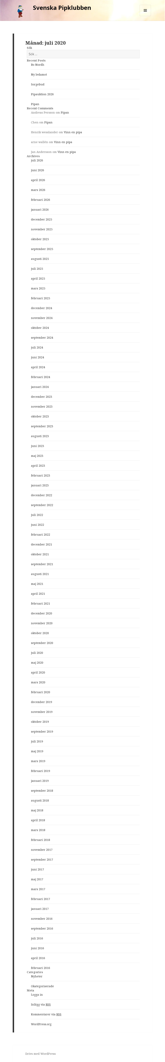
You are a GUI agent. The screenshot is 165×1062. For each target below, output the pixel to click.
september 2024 (42, 337)
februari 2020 (40, 692)
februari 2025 (40, 298)
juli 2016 (37, 938)
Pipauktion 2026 (42, 94)
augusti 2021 (40, 574)
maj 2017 (37, 879)
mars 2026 (38, 190)
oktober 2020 (40, 633)
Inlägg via (41, 1004)
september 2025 (42, 249)
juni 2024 (37, 357)
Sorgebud (37, 84)
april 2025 (38, 278)
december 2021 (41, 544)
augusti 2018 (40, 800)
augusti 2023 (40, 436)
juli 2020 (37, 653)
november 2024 (42, 318)
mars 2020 (38, 682)
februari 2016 (40, 968)
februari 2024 (40, 377)
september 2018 (42, 790)
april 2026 (38, 180)
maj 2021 (37, 584)
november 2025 (42, 229)
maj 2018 (37, 810)
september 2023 (42, 426)
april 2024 (38, 367)
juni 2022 (37, 525)
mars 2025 (38, 288)
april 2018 (38, 820)
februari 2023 (40, 475)
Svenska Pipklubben (62, 7)
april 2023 (38, 465)
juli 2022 (37, 515)
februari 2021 (40, 603)
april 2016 (38, 958)
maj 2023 (37, 456)
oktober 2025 (40, 239)
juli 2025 (37, 269)
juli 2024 (37, 347)
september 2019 (42, 731)
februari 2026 (40, 200)
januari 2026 (40, 209)
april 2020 (38, 672)
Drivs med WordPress (40, 1054)
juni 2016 (37, 948)
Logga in (37, 994)
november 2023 (42, 406)
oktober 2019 (40, 722)
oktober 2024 (40, 328)
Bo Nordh (37, 65)
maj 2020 (37, 662)
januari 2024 (40, 387)
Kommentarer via (46, 1014)
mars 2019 (38, 761)
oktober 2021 (40, 554)
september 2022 (42, 505)
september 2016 (42, 928)
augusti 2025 (40, 259)
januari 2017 (40, 909)
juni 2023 (37, 446)
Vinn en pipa (73, 132)
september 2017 (42, 859)
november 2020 (42, 623)
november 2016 (42, 919)
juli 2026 (37, 160)
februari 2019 (40, 771)
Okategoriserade (42, 986)
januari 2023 (40, 485)
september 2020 (42, 643)
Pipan (35, 104)
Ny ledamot (39, 74)
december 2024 (41, 308)
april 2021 (38, 594)
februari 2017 (40, 899)
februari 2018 (40, 840)
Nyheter (36, 976)
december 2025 (41, 219)
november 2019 (42, 712)
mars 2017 (38, 889)
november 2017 (42, 850)
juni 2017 (37, 869)
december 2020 (41, 613)
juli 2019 (37, 741)
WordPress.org (41, 1024)
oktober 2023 (40, 416)
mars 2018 (38, 830)
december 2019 (41, 702)
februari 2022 (40, 534)
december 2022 (41, 495)
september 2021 (42, 564)
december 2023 (41, 397)
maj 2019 (37, 751)
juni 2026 (37, 170)
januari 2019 (40, 781)
